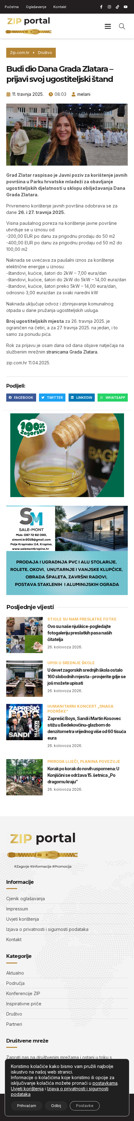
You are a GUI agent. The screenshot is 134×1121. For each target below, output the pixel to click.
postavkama (105, 1083)
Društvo (45, 52)
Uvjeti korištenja (27, 1088)
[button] (108, 26)
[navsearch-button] (122, 26)
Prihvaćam (26, 1105)
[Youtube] (125, 7)
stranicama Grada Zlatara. (72, 351)
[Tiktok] (117, 7)
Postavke (84, 1105)
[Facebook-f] (101, 7)
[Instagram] (109, 7)
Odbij (56, 1105)
